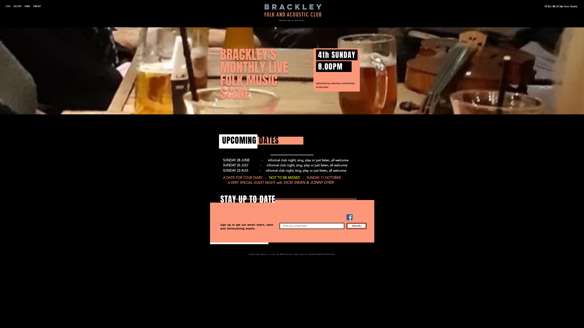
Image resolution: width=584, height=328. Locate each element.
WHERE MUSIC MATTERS (292, 20)
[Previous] (17, 71)
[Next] (567, 71)
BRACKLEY (294, 7)
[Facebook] (350, 217)
